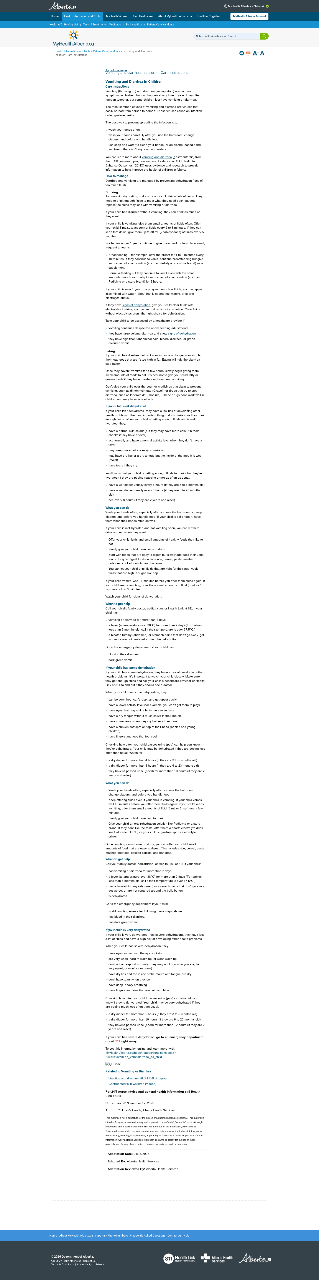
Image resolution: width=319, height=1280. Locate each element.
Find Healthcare (143, 16)
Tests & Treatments (95, 24)
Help (186, 1235)
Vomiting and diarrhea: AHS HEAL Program (138, 1078)
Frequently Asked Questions (147, 1235)
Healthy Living (72, 24)
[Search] (264, 36)
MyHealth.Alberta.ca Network (246, 6)
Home (55, 16)
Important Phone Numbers (111, 1235)
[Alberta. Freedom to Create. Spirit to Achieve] (252, 1260)
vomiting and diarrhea (157, 157)
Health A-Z (55, 24)
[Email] (242, 53)
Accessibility (84, 1264)
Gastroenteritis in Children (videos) (132, 1083)
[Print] (248, 53)
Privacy (99, 1264)
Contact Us (174, 1235)
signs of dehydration (136, 305)
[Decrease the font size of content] (256, 53)
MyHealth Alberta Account (249, 16)
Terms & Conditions (62, 1264)
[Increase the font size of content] (263, 53)
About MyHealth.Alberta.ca (175, 16)
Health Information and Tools (82, 16)
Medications (116, 24)
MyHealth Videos (116, 16)
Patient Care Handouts (160, 24)
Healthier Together (208, 16)
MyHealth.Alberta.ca (73, 38)
